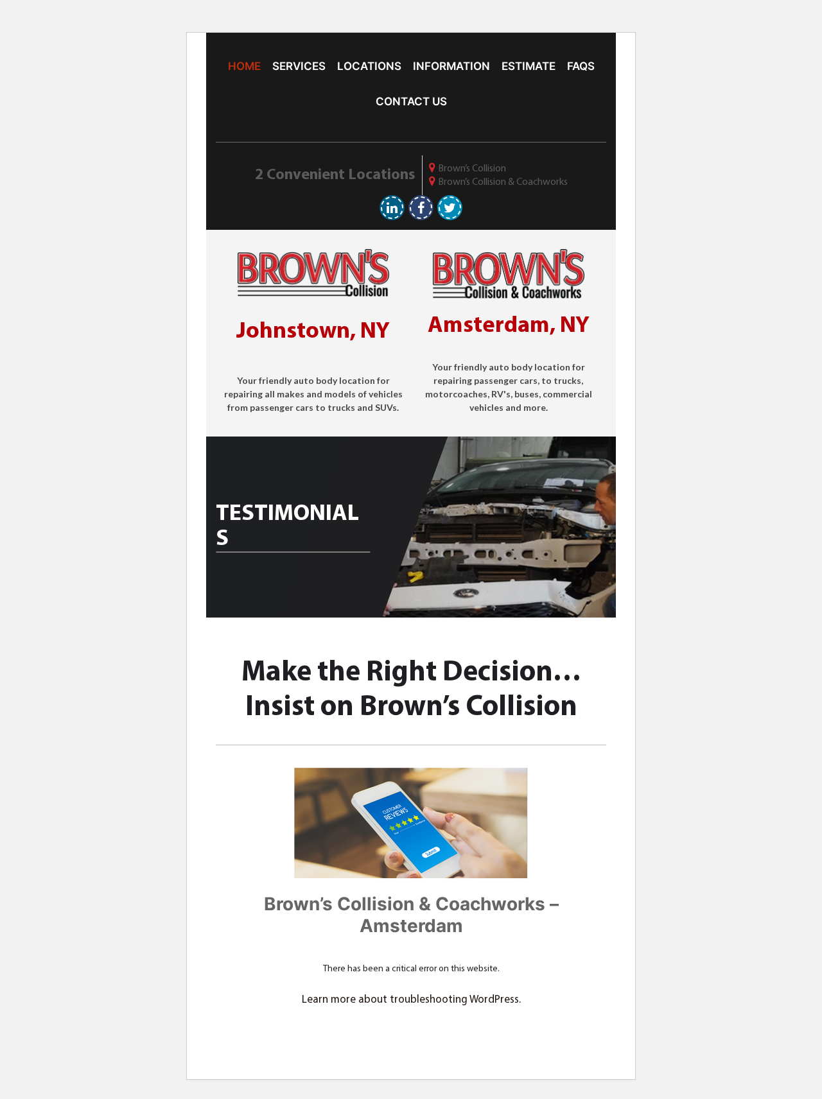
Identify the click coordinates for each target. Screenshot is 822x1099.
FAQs (581, 66)
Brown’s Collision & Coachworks (503, 182)
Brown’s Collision (472, 169)
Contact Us (411, 101)
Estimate (528, 66)
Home (244, 66)
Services (299, 66)
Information (451, 66)
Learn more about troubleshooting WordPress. (411, 999)
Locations (369, 66)
